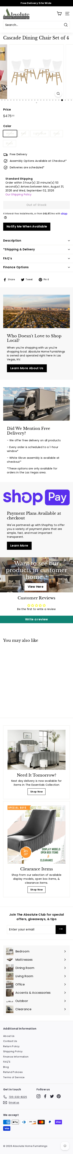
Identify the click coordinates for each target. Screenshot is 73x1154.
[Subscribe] (61, 929)
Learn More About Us (26, 368)
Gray (56, 133)
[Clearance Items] (36, 834)
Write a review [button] (36, 619)
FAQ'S (6, 1062)
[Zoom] (58, 93)
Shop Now (36, 791)
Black (9, 143)
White (10, 133)
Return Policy (11, 1046)
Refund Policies (13, 1072)
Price (7, 109)
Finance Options (16, 267)
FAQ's (7, 258)
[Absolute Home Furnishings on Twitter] (52, 1096)
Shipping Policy (12, 1051)
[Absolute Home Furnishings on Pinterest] (59, 1096)
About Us (9, 1036)
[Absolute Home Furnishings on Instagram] (38, 1096)
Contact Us (10, 1041)
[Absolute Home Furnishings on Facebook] (45, 1096)
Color (7, 126)
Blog (6, 1067)
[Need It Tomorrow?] (36, 750)
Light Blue (39, 133)
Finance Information (16, 1056)
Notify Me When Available (27, 226)
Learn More (19, 545)
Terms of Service (14, 1077)
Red (23, 133)
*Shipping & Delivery (19, 249)
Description (12, 241)
